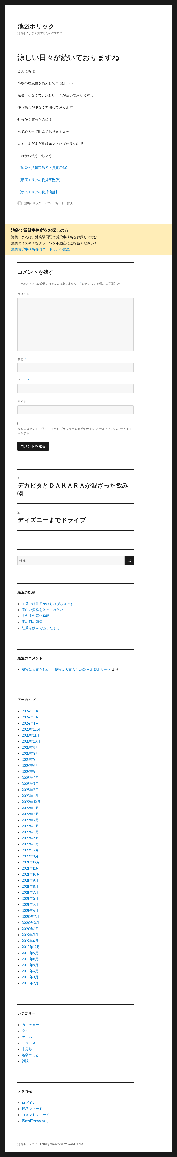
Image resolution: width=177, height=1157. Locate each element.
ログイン (29, 1102)
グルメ (27, 1031)
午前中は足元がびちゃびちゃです (48, 603)
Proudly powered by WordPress (60, 1144)
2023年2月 (30, 790)
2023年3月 (30, 783)
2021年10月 (31, 874)
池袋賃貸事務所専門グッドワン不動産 (40, 249)
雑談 (70, 203)
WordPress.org (35, 1121)
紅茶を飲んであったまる (41, 628)
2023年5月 (30, 771)
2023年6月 (30, 765)
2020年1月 (30, 929)
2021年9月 (30, 880)
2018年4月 (30, 971)
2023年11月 (31, 735)
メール (23, 380)
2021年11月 (30, 868)
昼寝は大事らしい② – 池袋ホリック (83, 669)
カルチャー (30, 1025)
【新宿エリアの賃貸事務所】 (39, 180)
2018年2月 (30, 983)
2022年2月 (30, 850)
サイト (22, 401)
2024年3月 (30, 711)
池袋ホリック (36, 26)
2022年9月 (30, 808)
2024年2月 (30, 717)
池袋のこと (30, 1055)
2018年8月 (30, 959)
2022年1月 (30, 856)
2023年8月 (30, 753)
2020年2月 (30, 922)
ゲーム (27, 1037)
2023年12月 (31, 729)
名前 (21, 359)
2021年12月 (31, 862)
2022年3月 (30, 844)
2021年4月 (30, 910)
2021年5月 (30, 904)
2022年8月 (30, 814)
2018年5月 (30, 965)
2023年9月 (30, 747)
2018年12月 (31, 947)
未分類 (27, 1049)
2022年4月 (30, 838)
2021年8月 (30, 886)
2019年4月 (30, 941)
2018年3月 (30, 977)
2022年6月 (30, 826)
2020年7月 (30, 916)
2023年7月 (30, 759)
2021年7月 (30, 892)
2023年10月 (31, 741)
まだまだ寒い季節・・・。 (42, 616)
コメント (23, 294)
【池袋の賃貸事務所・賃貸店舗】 (43, 168)
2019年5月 (30, 935)
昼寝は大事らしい (35, 669)
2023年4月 (30, 777)
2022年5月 (30, 832)
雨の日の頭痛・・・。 (39, 622)
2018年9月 (30, 953)
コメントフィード (35, 1115)
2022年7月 (30, 820)
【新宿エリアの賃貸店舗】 (38, 192)
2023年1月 (30, 796)
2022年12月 (31, 802)
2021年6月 (30, 898)
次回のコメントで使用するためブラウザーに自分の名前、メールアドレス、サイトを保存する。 (74, 431)
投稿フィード (32, 1108)
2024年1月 (30, 723)
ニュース (29, 1043)
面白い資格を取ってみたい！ (44, 610)
